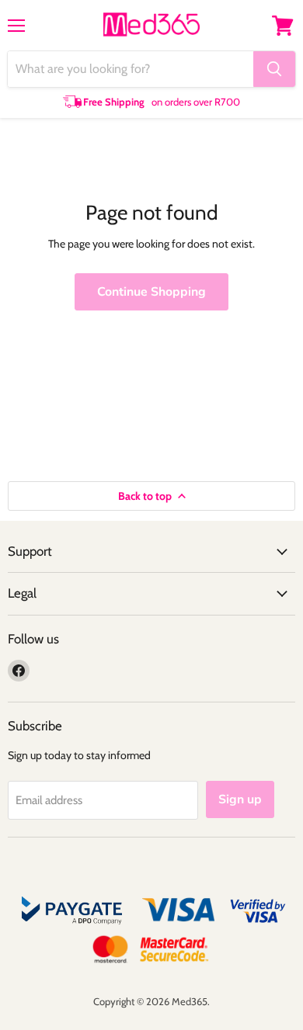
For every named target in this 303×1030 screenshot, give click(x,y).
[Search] (274, 69)
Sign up (240, 799)
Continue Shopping (151, 291)
